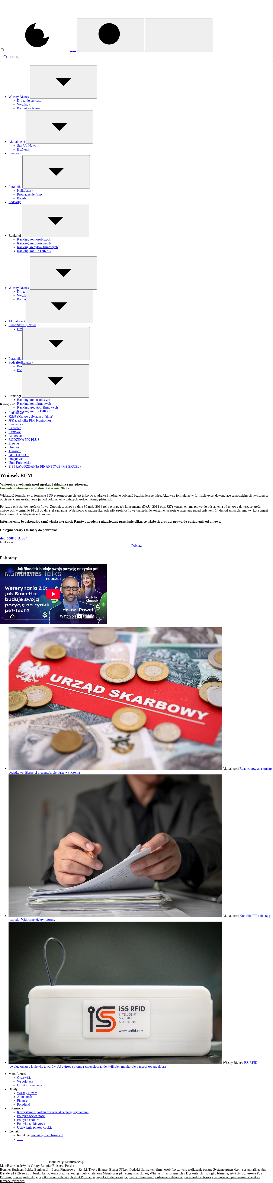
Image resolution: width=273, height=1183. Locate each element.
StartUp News (26, 145)
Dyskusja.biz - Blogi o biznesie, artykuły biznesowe (221, 1173)
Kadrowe (15, 428)
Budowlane (16, 436)
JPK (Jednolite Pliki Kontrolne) (30, 420)
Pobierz (136, 545)
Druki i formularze (29, 1085)
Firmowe (15, 432)
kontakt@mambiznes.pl (47, 1135)
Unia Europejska (20, 462)
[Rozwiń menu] (63, 82)
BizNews (23, 149)
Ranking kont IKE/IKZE (34, 251)
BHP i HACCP (19, 455)
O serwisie (24, 1077)
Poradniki (15, 186)
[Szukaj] (110, 35)
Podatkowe (16, 413)
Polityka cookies (28, 1120)
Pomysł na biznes (29, 108)
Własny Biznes (19, 97)
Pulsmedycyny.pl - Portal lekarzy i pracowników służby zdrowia (124, 1177)
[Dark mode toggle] (35, 50)
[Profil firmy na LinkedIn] (74, 50)
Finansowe (16, 424)
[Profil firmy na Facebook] (71, 50)
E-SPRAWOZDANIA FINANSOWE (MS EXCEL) (45, 466)
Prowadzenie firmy (30, 194)
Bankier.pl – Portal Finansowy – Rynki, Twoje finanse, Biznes (76, 1169)
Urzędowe (16, 459)
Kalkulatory (25, 190)
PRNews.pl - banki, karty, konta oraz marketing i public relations (59, 1173)
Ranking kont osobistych (34, 239)
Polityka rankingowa (31, 1123)
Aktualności (17, 142)
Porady (22, 198)
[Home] (24, 17)
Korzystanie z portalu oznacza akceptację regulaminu (53, 1112)
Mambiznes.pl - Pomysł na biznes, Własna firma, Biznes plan (144, 1173)
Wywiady (23, 104)
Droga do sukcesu (29, 100)
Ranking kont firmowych (34, 243)
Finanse (14, 153)
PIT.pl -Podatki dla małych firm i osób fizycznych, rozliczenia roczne (166, 1169)
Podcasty (15, 202)
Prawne (14, 443)
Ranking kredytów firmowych (37, 247)
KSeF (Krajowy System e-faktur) (31, 416)
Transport (15, 451)
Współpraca (25, 1081)
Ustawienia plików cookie (34, 1127)
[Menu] (178, 35)
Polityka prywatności (31, 1116)
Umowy (14, 447)
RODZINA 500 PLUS (24, 439)
